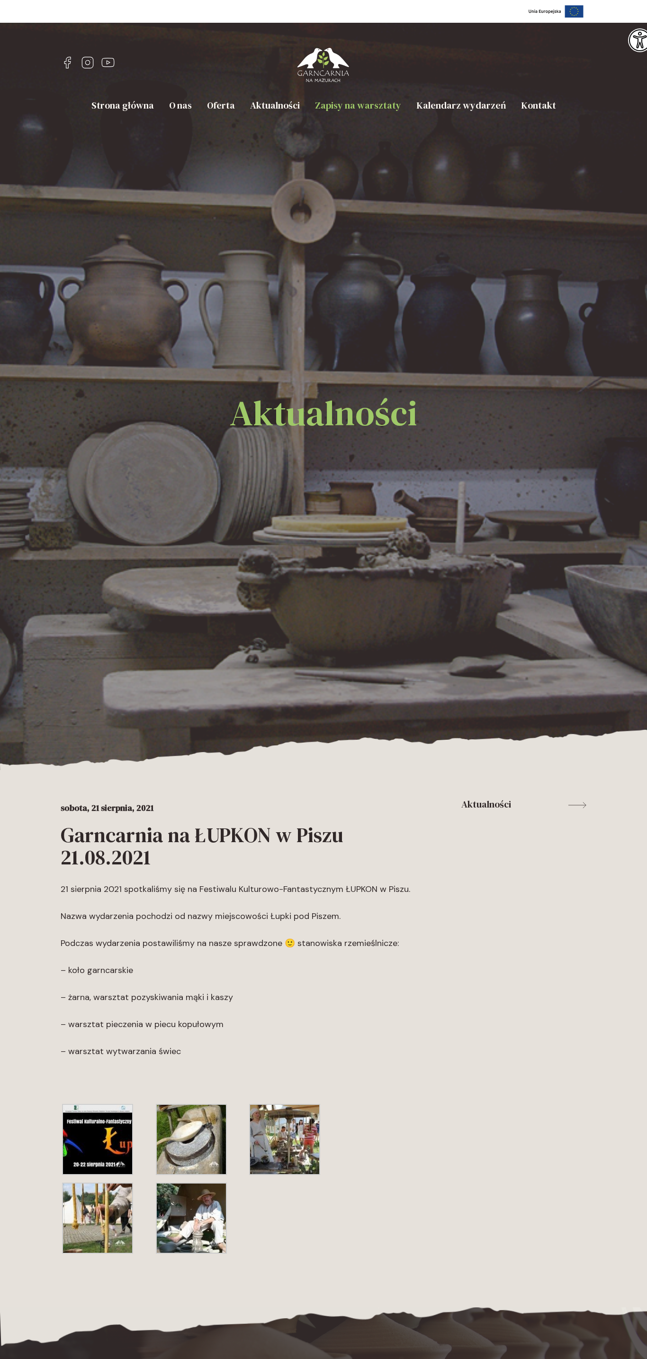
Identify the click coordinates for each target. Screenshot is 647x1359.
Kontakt (538, 105)
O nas (180, 105)
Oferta (221, 105)
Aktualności (275, 105)
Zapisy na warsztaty (358, 105)
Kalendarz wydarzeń (461, 105)
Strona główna (122, 105)
